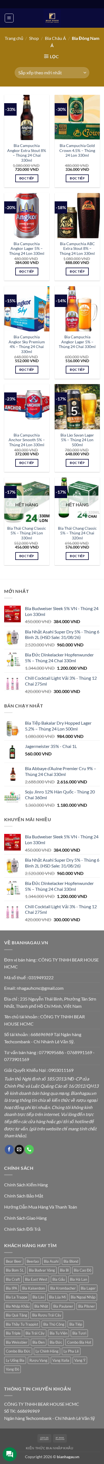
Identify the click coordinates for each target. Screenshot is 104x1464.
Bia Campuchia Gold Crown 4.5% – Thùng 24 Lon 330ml (77, 150)
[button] (9, 18)
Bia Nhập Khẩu (17, 1306)
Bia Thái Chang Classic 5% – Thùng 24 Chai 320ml (77, 533)
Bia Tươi (79, 1333)
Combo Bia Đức (18, 1351)
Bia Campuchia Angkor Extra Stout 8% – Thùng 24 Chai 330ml (26, 153)
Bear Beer (14, 1261)
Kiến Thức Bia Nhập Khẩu (49, 1448)
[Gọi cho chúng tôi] (29, 1149)
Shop (34, 38)
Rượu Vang (38, 1360)
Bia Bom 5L (15, 1270)
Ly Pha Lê (71, 1351)
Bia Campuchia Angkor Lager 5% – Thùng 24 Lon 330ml (26, 249)
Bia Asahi (51, 1261)
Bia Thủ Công (53, 1324)
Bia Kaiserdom (33, 1288)
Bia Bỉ (64, 1270)
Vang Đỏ (12, 1369)
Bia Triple (13, 1333)
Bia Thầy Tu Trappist (22, 1324)
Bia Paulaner (63, 1306)
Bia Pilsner (86, 1306)
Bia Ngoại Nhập (83, 1297)
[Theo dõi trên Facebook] (9, 1149)
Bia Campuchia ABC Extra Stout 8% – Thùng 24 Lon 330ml (77, 249)
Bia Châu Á (55, 38)
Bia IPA (11, 1288)
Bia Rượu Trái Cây (46, 1315)
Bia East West (36, 1279)
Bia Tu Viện (58, 1333)
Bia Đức (56, 1342)
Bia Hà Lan (78, 1279)
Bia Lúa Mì (57, 1297)
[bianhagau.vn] (52, 18)
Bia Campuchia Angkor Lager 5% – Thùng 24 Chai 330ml (77, 342)
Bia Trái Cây (35, 1333)
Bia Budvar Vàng (42, 1270)
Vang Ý (79, 1360)
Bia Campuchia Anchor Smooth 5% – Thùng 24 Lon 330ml (27, 440)
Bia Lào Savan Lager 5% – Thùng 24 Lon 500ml (77, 440)
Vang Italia (60, 1360)
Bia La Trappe (16, 1297)
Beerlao (33, 1261)
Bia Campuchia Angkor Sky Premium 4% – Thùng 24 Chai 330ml (27, 344)
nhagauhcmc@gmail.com (40, 988)
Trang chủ (14, 38)
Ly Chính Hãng (47, 1351)
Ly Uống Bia (15, 1360)
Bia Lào (38, 1297)
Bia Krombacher (63, 1288)
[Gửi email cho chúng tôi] (19, 1149)
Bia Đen (38, 1342)
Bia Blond (71, 1261)
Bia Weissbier (16, 1342)
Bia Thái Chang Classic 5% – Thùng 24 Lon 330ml (26, 533)
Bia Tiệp (75, 1324)
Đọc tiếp (26, 178)
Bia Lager (88, 1288)
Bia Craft (13, 1279)
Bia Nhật (41, 1306)
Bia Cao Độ (82, 1270)
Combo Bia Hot (79, 1342)
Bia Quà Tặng (16, 1315)
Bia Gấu (58, 1279)
